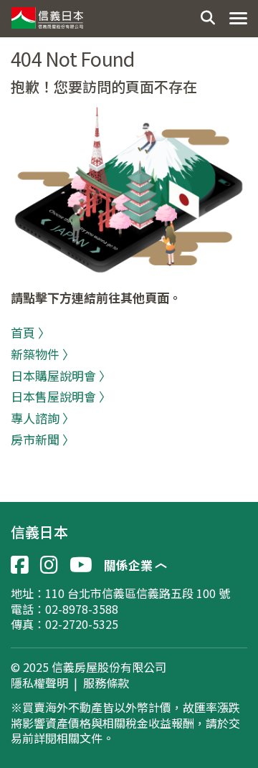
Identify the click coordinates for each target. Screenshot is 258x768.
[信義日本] (46, 14)
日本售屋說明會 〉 (61, 396)
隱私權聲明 (39, 683)
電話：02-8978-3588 (64, 608)
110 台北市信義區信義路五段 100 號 (137, 593)
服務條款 (106, 683)
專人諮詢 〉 (43, 418)
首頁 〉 (30, 332)
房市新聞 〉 (43, 439)
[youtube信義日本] (81, 565)
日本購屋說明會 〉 (61, 375)
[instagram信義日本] (49, 565)
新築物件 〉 (43, 354)
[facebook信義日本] (20, 565)
